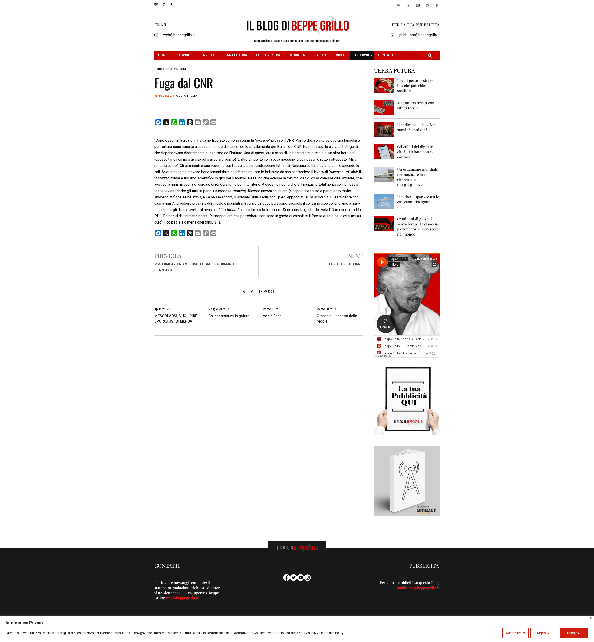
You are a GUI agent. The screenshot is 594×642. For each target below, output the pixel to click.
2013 (182, 68)
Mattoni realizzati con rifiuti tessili (415, 105)
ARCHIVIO (172, 68)
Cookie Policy (334, 633)
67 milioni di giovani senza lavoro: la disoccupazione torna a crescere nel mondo (418, 226)
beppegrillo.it (164, 95)
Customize (514, 633)
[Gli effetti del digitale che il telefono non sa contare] (384, 151)
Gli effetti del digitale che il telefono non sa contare (415, 151)
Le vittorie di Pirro (346, 264)
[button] (158, 4)
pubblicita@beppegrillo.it (419, 35)
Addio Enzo (272, 316)
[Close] (591, 618)
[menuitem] (163, 55)
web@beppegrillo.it (179, 35)
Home (158, 68)
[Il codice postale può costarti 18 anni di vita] (384, 129)
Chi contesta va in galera (228, 316)
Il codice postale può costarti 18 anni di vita (418, 127)
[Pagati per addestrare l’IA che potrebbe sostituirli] (384, 85)
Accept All (574, 633)
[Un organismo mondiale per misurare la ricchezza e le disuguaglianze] (384, 174)
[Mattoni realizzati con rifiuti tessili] (384, 107)
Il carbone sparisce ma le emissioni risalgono (418, 199)
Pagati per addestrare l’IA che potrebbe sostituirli (415, 85)
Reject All (544, 633)
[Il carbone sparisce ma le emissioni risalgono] (384, 201)
